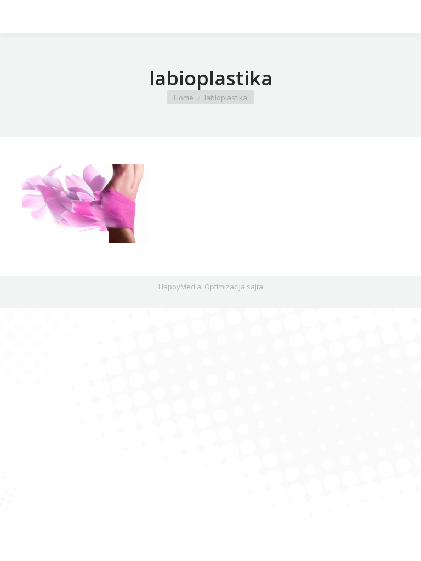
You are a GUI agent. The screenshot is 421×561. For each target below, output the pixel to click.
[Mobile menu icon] (17, 16)
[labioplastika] (210, 203)
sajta (255, 286)
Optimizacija (224, 286)
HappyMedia (179, 286)
